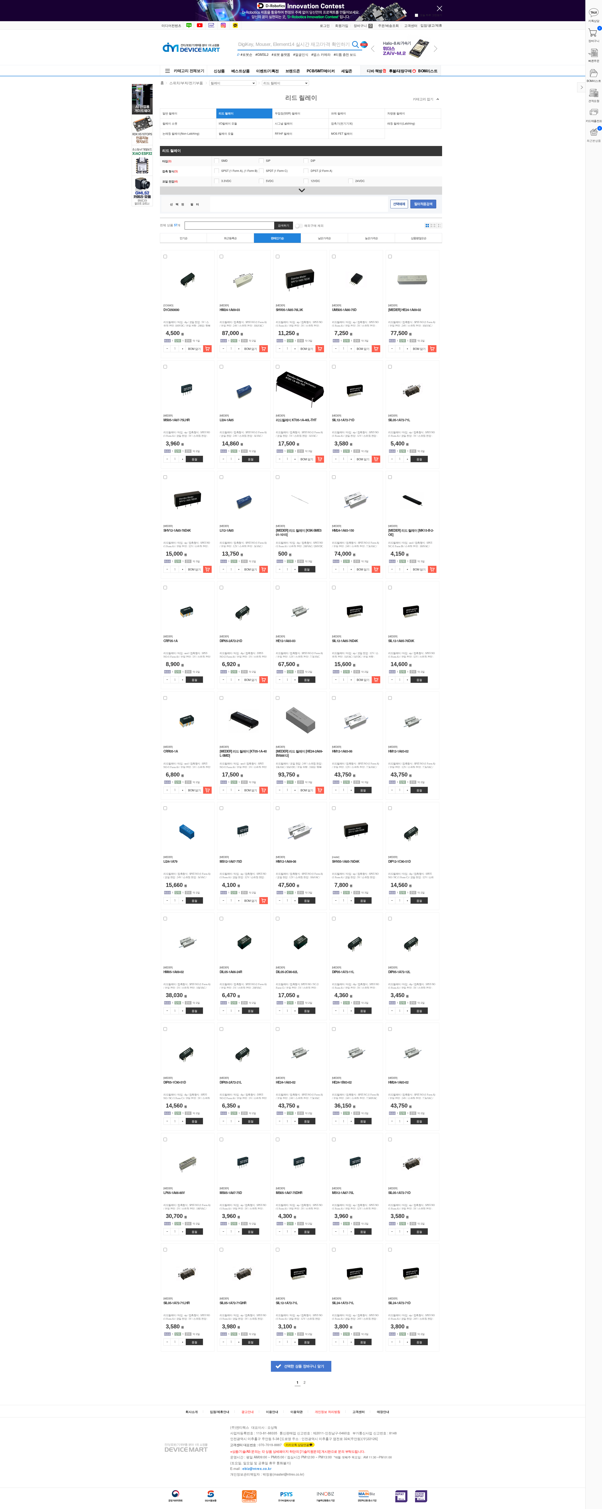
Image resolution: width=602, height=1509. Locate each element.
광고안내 (248, 1411)
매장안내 (383, 1411)
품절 (194, 459)
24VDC (360, 181)
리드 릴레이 (226, 113)
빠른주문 (593, 61)
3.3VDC (226, 181)
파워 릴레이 (338, 113)
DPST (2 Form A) (321, 171)
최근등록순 (230, 238)
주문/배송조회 (388, 25)
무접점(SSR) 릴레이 (287, 113)
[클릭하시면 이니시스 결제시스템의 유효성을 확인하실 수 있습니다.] (401, 1496)
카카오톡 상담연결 (297, 1445)
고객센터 (410, 25)
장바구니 (363, 25)
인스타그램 (224, 25)
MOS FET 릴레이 (341, 133)
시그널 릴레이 (284, 123)
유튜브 (200, 25)
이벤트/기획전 (267, 70)
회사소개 (192, 1411)
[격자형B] (433, 225)
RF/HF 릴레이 (283, 133)
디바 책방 (374, 70)
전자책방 (212, 25)
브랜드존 (292, 70)
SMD (224, 160)
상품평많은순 (418, 238)
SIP (268, 160)
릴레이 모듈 (226, 133)
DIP (313, 160)
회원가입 (341, 25)
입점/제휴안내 (219, 1411)
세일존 (346, 70)
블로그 (188, 25)
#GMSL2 (262, 54)
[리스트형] (439, 225)
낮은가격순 (324, 238)
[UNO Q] (405, 36)
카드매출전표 (594, 121)
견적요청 (593, 101)
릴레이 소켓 (169, 123)
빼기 (166, 348)
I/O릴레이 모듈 (228, 123)
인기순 (183, 238)
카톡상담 (235, 25)
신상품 (219, 70)
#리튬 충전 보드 (345, 54)
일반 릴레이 (169, 113)
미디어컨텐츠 (171, 25)
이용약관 (296, 1411)
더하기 (182, 348)
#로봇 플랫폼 (281, 54)
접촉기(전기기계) (342, 123)
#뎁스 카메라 (321, 54)
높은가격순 (371, 238)
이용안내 (272, 1411)
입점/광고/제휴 (431, 25)
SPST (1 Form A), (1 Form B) (239, 171)
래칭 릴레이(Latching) (401, 123)
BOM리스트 (427, 70)
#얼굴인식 (300, 54)
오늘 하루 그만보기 (431, 15)
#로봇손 (246, 54)
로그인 (325, 25)
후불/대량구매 (400, 70)
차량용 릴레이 (396, 113)
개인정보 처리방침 (327, 1411)
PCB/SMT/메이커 (321, 70)
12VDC (315, 181)
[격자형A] (427, 225)
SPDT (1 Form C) (277, 171)
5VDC (270, 181)
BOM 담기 (194, 349)
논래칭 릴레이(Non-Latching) (180, 133)
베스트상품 (240, 70)
